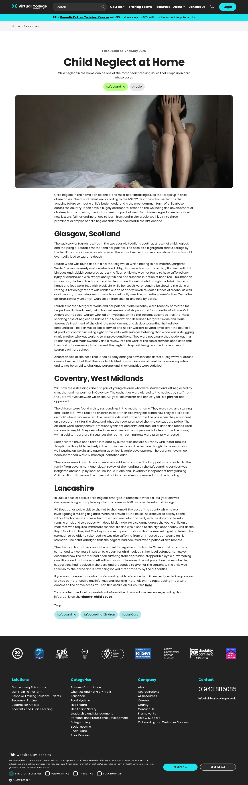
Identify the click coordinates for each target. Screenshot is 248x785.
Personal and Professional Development (99, 718)
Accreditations (148, 692)
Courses (116, 7)
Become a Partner (25, 700)
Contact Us (196, 7)
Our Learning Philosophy (29, 687)
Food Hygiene (80, 700)
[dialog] (124, 767)
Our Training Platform (27, 692)
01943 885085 (217, 689)
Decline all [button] (218, 766)
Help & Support (149, 718)
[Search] (103, 6)
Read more (43, 767)
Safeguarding (80, 722)
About (177, 7)
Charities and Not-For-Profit (91, 692)
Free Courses (80, 735)
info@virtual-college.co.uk (217, 698)
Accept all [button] (180, 766)
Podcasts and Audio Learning (32, 709)
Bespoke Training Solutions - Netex (36, 696)
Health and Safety (83, 709)
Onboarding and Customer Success (163, 722)
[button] (83, 780)
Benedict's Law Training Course (84, 17)
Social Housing (81, 727)
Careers (144, 700)
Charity (143, 705)
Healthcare (79, 705)
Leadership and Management (92, 713)
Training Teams (140, 7)
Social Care (79, 731)
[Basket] (212, 7)
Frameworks (147, 713)
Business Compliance (86, 687)
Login (227, 7)
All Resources (147, 696)
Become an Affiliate (26, 705)
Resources (162, 7)
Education (78, 696)
